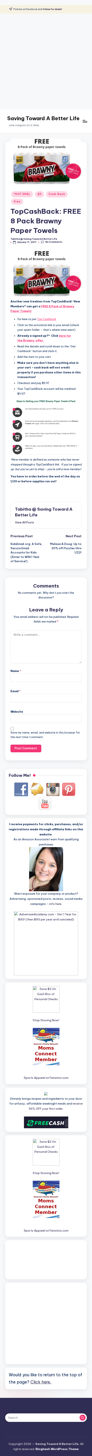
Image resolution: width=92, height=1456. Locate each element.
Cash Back (57, 194)
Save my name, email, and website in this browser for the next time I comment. (45, 735)
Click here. (40, 1382)
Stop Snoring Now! (46, 1020)
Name (15, 671)
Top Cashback (46, 319)
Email (15, 691)
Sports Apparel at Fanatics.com (46, 1078)
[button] (24, 522)
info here (55, 904)
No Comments (53, 242)
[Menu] (85, 121)
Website (16, 712)
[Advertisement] (46, 61)
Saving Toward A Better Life (43, 118)
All (39, 194)
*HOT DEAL (22, 194)
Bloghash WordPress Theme (57, 1449)
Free (17, 201)
